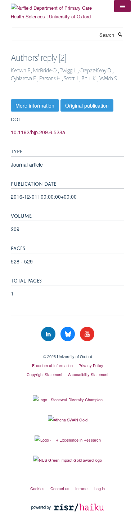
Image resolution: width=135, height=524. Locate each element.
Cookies (37, 488)
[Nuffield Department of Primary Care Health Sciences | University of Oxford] (57, 9)
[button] (122, 6)
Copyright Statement (44, 374)
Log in (99, 488)
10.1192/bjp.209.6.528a (38, 132)
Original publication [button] (87, 105)
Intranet (82, 488)
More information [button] (34, 105)
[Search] (120, 34)
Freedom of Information (52, 365)
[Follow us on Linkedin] (49, 334)
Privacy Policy (90, 365)
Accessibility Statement (88, 374)
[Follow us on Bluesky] (68, 334)
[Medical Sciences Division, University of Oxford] (67, 350)
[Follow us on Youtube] (87, 334)
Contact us (59, 488)
